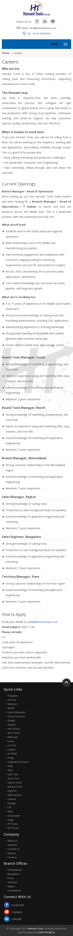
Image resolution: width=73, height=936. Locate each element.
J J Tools (11, 745)
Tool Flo (11, 699)
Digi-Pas (12, 791)
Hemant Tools (35, 928)
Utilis (10, 766)
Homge (11, 803)
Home (5, 53)
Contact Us (13, 849)
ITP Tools (12, 824)
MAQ (10, 811)
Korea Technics (16, 716)
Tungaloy (12, 695)
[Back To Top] (66, 683)
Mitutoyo (12, 704)
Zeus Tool (13, 778)
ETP (9, 807)
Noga (10, 819)
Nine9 (10, 708)
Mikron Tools (14, 782)
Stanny (11, 724)
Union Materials (16, 712)
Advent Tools (14, 786)
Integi (10, 757)
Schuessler (13, 815)
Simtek (11, 720)
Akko (10, 770)
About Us (12, 840)
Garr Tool (12, 774)
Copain (11, 749)
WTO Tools (13, 733)
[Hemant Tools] (36, 8)
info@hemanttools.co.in (42, 28)
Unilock (11, 799)
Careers (12, 857)
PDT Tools (13, 828)
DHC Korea (13, 728)
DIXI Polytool (14, 795)
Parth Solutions (46, 932)
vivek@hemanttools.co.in (42, 622)
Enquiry (11, 853)
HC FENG (12, 753)
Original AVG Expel (17, 762)
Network (12, 844)
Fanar (10, 741)
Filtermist (12, 737)
